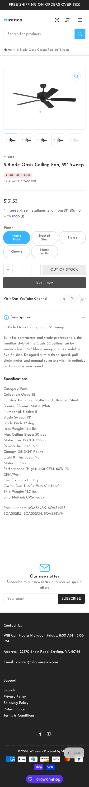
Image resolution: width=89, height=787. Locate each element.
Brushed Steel (44, 237)
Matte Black (16, 237)
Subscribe (71, 599)
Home (8, 49)
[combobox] (44, 34)
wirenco (9, 156)
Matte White (44, 251)
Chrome (16, 251)
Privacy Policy (15, 697)
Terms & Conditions (19, 715)
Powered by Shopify (58, 751)
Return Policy (14, 709)
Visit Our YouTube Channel (25, 299)
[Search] (80, 34)
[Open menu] (80, 20)
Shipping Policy (16, 703)
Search (9, 690)
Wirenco (35, 751)
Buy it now (44, 282)
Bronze (72, 237)
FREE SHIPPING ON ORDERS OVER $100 (44, 5)
